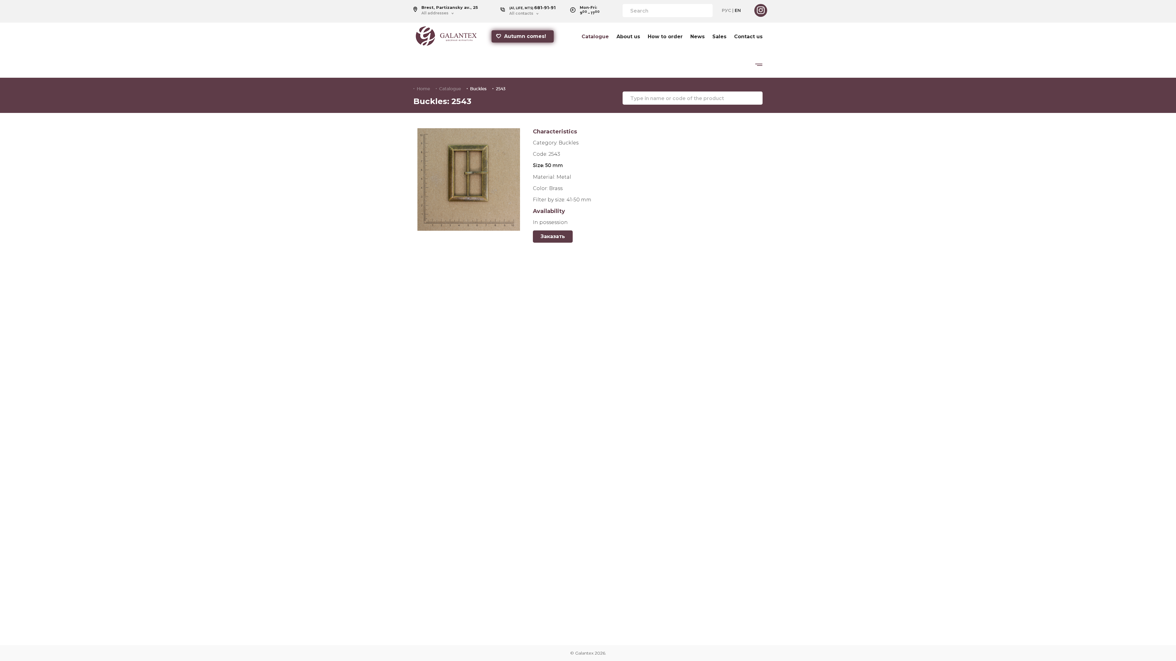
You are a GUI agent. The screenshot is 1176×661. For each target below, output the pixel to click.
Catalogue (595, 36)
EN (738, 10)
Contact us (748, 36)
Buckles (478, 89)
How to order (665, 36)
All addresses (434, 13)
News (697, 36)
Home (423, 89)
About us (628, 36)
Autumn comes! (525, 36)
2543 (501, 89)
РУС (726, 10)
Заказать (553, 236)
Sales (719, 36)
